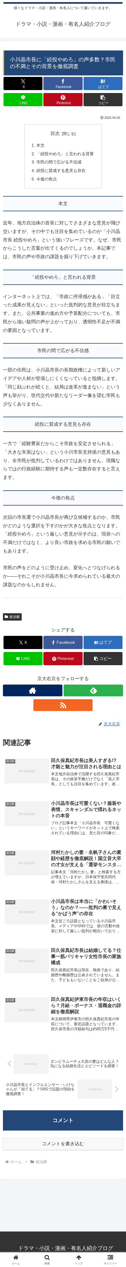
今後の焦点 (46, 179)
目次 (55, 133)
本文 (40, 145)
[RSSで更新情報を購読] (63, 705)
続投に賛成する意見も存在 (61, 170)
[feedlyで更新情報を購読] (93, 690)
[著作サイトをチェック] (32, 690)
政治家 (14, 617)
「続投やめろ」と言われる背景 (65, 153)
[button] (103, 99)
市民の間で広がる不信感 (58, 162)
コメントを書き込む (63, 1143)
